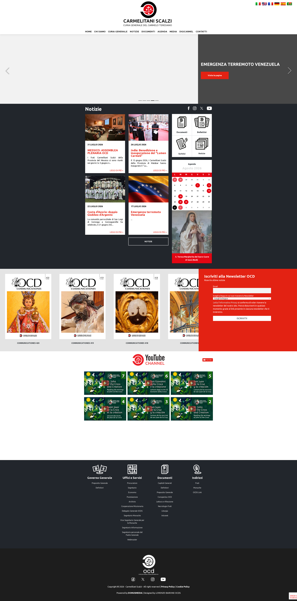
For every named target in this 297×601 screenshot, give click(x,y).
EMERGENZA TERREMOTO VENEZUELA (240, 64)
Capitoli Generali (165, 483)
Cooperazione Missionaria (132, 506)
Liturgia (165, 511)
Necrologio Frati (165, 506)
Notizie (134, 31)
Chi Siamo (100, 31)
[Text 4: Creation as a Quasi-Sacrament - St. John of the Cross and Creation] (105, 409)
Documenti (148, 31)
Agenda (162, 31)
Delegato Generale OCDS (132, 511)
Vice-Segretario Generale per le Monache (132, 521)
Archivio (132, 502)
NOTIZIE (148, 241)
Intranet (164, 515)
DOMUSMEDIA (135, 593)
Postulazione (132, 497)
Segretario (132, 488)
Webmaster (132, 540)
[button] (7, 69)
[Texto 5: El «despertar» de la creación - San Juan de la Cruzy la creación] (192, 383)
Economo (132, 492)
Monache (197, 488)
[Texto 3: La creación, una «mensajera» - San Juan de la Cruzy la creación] (149, 409)
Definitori (100, 488)
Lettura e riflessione (164, 502)
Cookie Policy (183, 586)
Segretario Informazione (132, 528)
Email (215, 286)
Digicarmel (186, 31)
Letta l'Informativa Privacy (225, 302)
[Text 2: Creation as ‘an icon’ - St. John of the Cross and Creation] (192, 409)
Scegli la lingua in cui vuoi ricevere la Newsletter (233, 296)
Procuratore (132, 483)
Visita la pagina (215, 75)
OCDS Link (197, 492)
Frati (197, 483)
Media (173, 31)
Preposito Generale (100, 483)
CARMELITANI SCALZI (147, 21)
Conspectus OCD (165, 497)
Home (88, 31)
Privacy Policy (168, 586)
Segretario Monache (132, 515)
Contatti (201, 31)
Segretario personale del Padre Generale (132, 533)
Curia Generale (117, 31)
